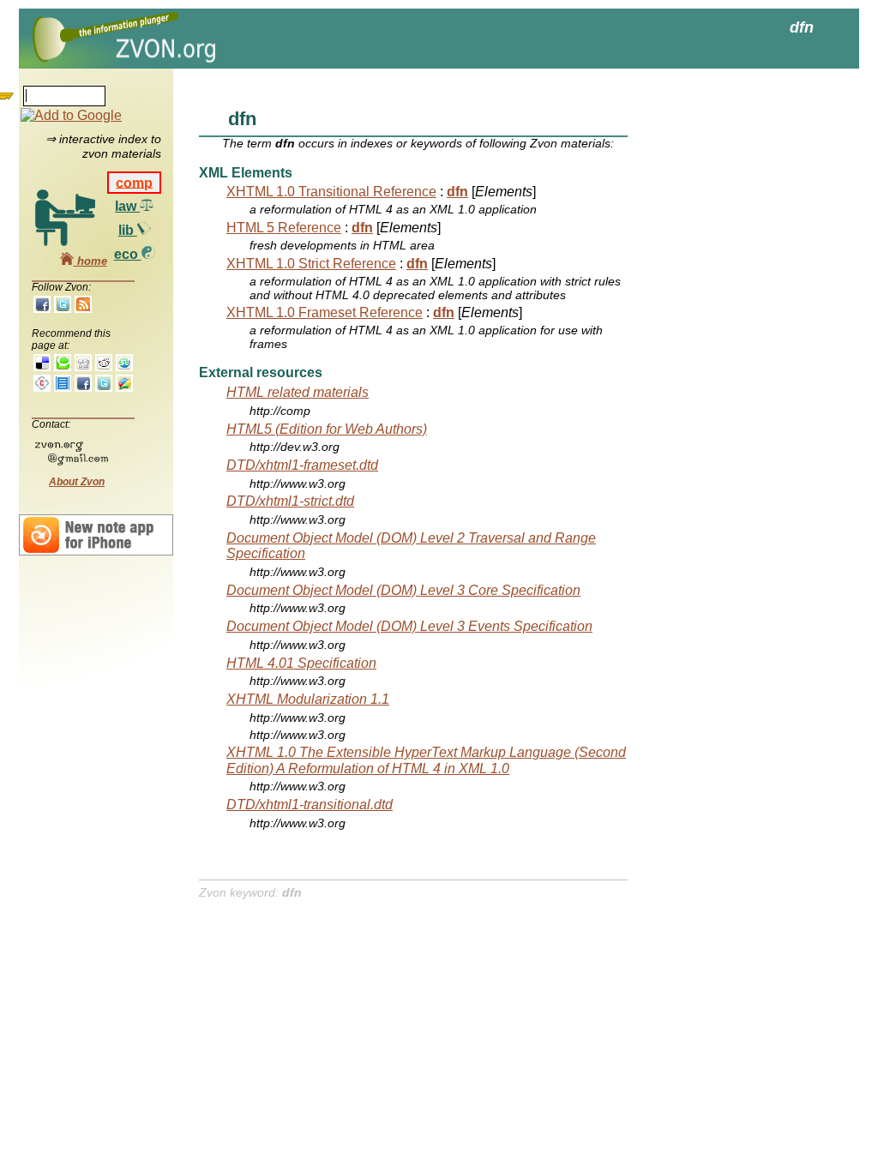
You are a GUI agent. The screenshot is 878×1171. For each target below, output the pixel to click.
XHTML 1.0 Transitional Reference (331, 191)
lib (127, 230)
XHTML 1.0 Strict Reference (311, 263)
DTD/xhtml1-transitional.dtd (309, 804)
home (90, 261)
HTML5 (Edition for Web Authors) (326, 429)
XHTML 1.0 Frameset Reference (324, 312)
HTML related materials (297, 392)
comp (134, 182)
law (127, 206)
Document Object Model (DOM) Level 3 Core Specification (403, 590)
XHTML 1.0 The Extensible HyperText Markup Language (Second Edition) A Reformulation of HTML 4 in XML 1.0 (426, 760)
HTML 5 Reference (283, 227)
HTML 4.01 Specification (301, 663)
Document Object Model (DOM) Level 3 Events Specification (409, 626)
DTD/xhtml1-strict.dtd (290, 501)
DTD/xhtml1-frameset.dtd (302, 465)
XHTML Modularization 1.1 (307, 699)
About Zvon (77, 482)
